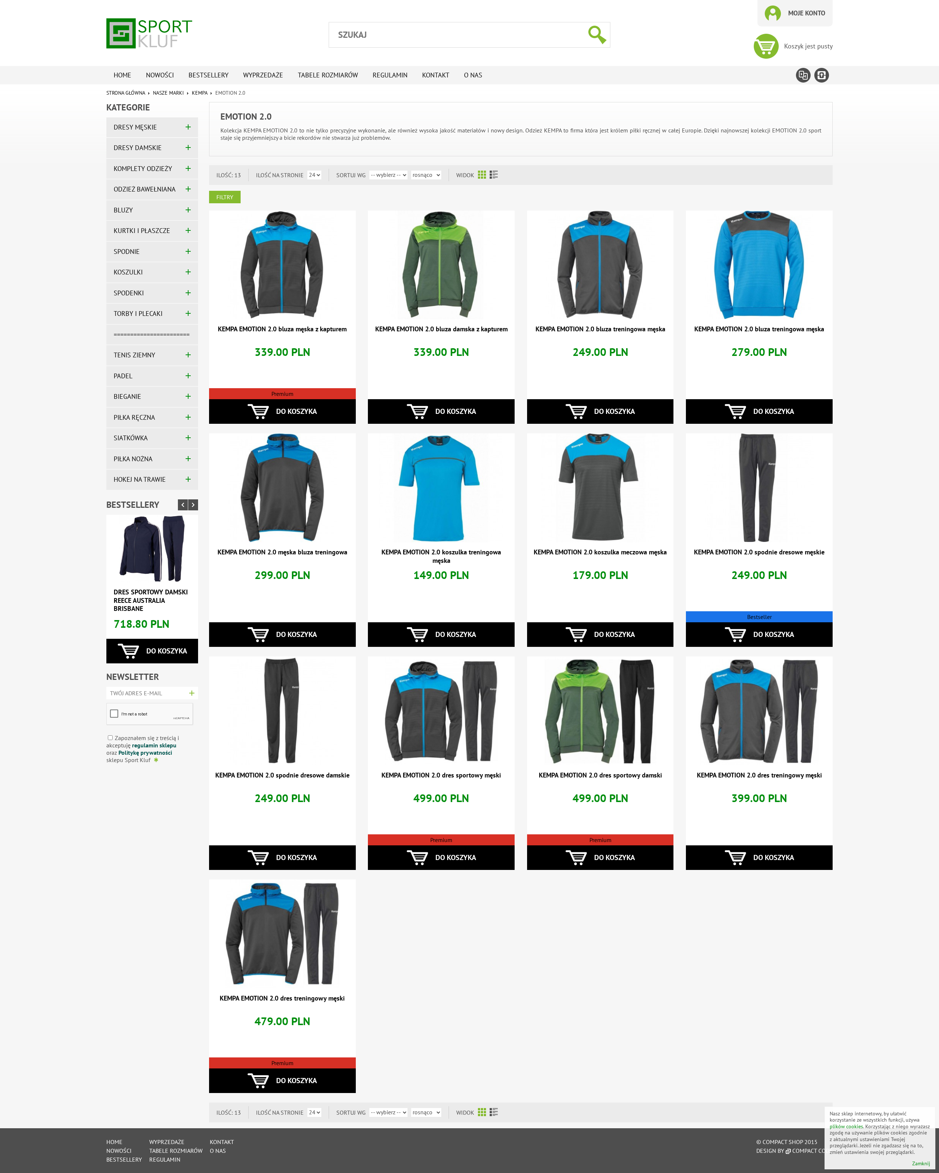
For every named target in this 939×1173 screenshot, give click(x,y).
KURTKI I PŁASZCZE (142, 230)
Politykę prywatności (145, 752)
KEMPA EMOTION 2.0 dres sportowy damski (600, 775)
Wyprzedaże (263, 75)
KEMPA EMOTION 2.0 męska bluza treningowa (282, 552)
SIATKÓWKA (131, 438)
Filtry (224, 197)
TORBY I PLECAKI (138, 313)
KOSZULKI (128, 272)
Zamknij (921, 1164)
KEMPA (199, 93)
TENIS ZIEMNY (134, 355)
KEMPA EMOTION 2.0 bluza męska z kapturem (282, 329)
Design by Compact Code (794, 1150)
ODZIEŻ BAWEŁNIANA (145, 189)
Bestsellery (209, 75)
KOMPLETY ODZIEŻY (143, 168)
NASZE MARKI (168, 93)
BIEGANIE (127, 396)
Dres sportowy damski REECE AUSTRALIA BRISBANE (151, 600)
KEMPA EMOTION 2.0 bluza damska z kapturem (441, 329)
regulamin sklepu (154, 745)
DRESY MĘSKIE (135, 127)
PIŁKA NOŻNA (133, 459)
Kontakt (435, 75)
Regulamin (390, 75)
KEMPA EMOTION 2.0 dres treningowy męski (759, 775)
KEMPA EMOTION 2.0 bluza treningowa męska (600, 329)
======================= (152, 334)
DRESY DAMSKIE (138, 147)
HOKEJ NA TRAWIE (140, 479)
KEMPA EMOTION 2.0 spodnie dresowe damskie (282, 775)
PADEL (123, 376)
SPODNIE (127, 251)
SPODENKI (129, 293)
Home (122, 75)
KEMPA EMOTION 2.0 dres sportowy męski (441, 775)
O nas (473, 75)
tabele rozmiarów (328, 75)
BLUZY (123, 210)
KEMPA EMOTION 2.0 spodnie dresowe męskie (759, 552)
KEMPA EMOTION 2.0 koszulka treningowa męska (441, 556)
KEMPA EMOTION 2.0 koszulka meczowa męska (600, 552)
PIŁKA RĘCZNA (134, 417)
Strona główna (125, 93)
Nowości (160, 75)
